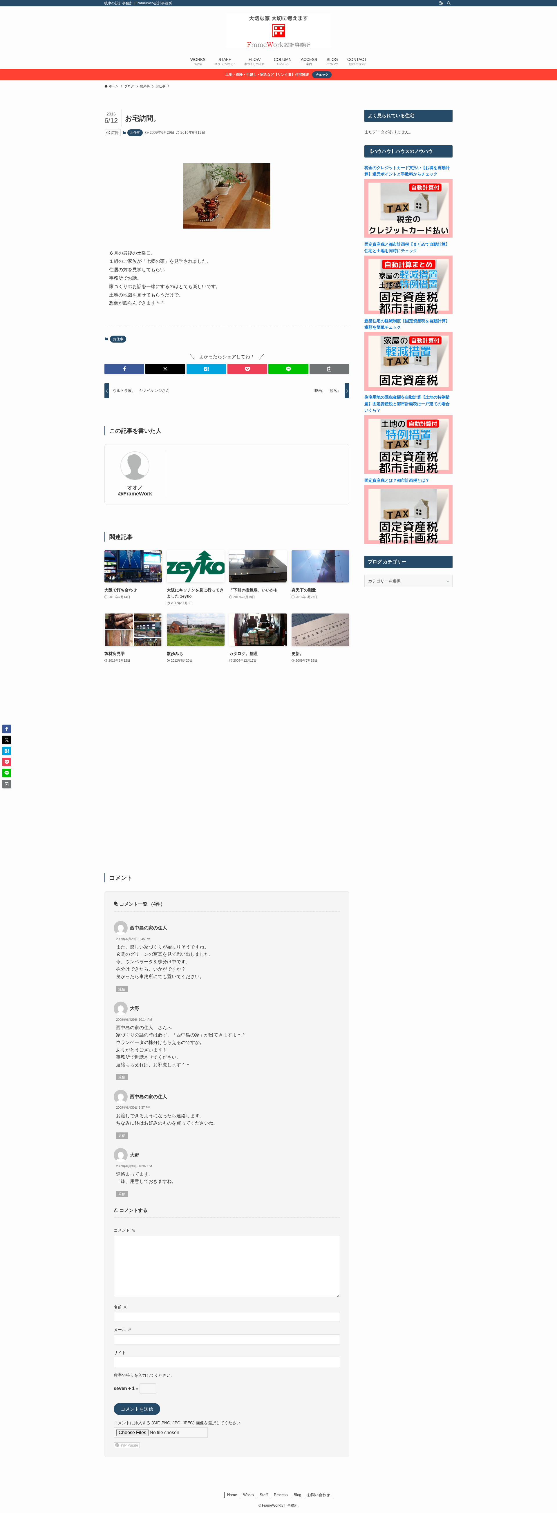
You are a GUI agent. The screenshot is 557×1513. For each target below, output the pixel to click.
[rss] (441, 3)
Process (281, 1495)
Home (232, 1495)
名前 (120, 1307)
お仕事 (135, 132)
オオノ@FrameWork (135, 491)
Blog (297, 1495)
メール (122, 1329)
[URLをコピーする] (329, 369)
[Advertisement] (226, 771)
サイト (120, 1352)
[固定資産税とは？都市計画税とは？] (408, 542)
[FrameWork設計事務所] (278, 30)
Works (248, 1495)
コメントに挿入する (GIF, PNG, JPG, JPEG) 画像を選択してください (177, 1422)
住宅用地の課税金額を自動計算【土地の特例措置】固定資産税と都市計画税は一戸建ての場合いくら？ (407, 403)
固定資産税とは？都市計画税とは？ (396, 480)
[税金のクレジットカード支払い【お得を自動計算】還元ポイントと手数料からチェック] (408, 236)
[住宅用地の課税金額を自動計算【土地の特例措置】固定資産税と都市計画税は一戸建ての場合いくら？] (408, 472)
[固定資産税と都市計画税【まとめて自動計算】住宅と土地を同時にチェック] (408, 312)
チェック (322, 74)
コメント (124, 1230)
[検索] (449, 3)
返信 (121, 989)
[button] (124, 369)
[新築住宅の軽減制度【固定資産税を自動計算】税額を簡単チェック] (408, 389)
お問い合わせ (318, 1495)
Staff (264, 1495)
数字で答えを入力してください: (143, 1375)
